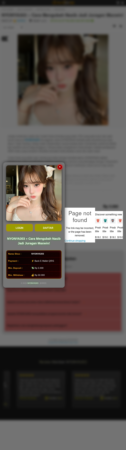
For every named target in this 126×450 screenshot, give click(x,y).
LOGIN (19, 228)
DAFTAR (48, 228)
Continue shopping (75, 240)
